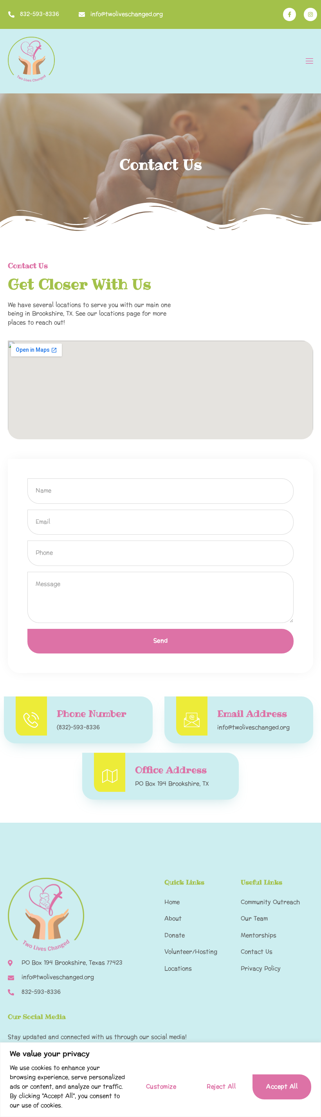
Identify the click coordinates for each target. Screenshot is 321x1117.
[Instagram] (310, 14)
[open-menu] (309, 62)
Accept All (282, 1087)
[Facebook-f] (289, 14)
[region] (160, 1079)
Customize (161, 1087)
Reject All (221, 1087)
